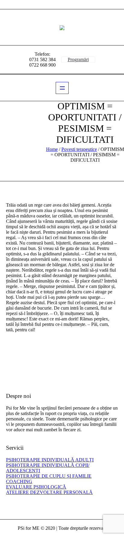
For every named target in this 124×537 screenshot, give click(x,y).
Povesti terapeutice (79, 149)
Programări (78, 59)
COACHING (19, 481)
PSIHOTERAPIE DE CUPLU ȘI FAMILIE (48, 476)
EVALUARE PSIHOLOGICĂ (36, 486)
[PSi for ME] (62, 27)
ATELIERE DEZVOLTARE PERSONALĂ (49, 492)
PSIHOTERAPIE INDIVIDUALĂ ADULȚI (50, 459)
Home (52, 149)
